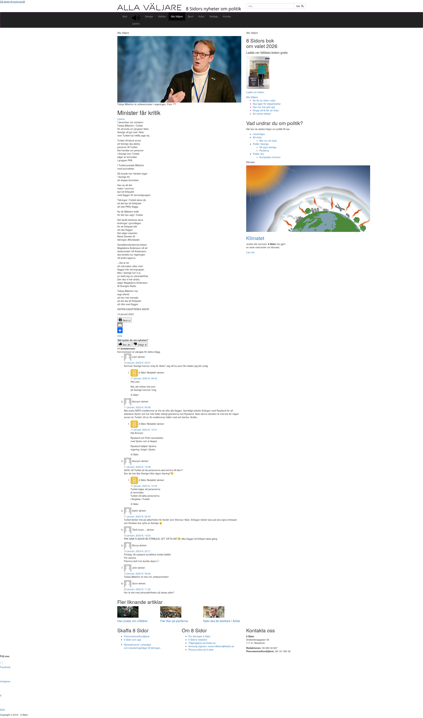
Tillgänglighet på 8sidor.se (202, 643)
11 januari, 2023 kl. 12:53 (144, 485)
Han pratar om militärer (132, 621)
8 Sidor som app (132, 639)
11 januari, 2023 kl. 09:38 (137, 407)
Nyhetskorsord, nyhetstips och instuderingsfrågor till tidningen (142, 646)
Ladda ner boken (255, 92)
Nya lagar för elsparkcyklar (267, 103)
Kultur (201, 16)
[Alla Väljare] (179, 10)
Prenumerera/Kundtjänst (137, 636)
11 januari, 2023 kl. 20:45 (137, 516)
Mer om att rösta (268, 140)
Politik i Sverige (261, 144)
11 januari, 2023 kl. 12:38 (137, 466)
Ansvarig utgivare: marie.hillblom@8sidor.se (211, 646)
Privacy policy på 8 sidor (201, 649)
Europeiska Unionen (270, 157)
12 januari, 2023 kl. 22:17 (137, 551)
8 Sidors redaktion (197, 639)
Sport (190, 16)
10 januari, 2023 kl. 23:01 (137, 362)
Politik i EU (258, 153)
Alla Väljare (177, 16)
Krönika (227, 16)
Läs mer (250, 252)
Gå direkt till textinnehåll (12, 1)
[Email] (179, 325)
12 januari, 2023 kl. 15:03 (137, 535)
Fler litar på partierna (174, 621)
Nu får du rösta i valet (264, 100)
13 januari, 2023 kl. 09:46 (137, 573)
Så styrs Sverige (267, 147)
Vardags (213, 16)
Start (124, 16)
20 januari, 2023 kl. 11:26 (137, 589)
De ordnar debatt (262, 113)
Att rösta (257, 137)
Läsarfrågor (259, 134)
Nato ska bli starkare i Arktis (221, 621)
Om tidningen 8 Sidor (199, 636)
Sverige (149, 16)
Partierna (264, 150)
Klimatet (255, 237)
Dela (119, 335)
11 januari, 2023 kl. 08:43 (144, 378)
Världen (162, 16)
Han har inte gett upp (264, 107)
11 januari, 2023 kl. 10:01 (144, 429)
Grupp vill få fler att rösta (266, 110)
